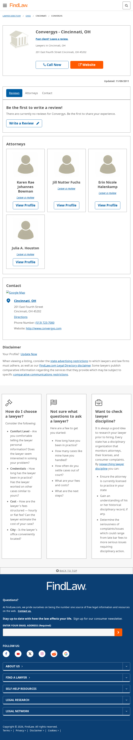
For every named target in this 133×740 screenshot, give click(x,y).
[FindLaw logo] (20, 5)
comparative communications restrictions (40, 374)
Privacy (20, 730)
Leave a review (25, 197)
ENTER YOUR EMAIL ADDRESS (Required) (27, 625)
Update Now (29, 354)
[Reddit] (54, 653)
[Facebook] (6, 653)
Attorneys (31, 93)
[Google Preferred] (66, 653)
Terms (7, 730)
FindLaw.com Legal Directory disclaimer (65, 365)
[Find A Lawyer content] (126, 677)
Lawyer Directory (12, 16)
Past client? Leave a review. (52, 39)
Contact (47, 93)
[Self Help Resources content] (126, 689)
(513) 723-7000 (45, 323)
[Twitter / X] (30, 653)
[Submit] (118, 632)
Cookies (52, 730)
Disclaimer (36, 730)
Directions (21, 317)
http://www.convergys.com (43, 328)
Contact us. (24, 611)
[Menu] (4, 5)
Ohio (28, 16)
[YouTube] (18, 653)
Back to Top (68, 570)
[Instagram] (42, 653)
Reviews (14, 93)
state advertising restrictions (69, 361)
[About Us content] (126, 666)
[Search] (126, 5)
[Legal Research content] (126, 700)
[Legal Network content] (126, 711)
